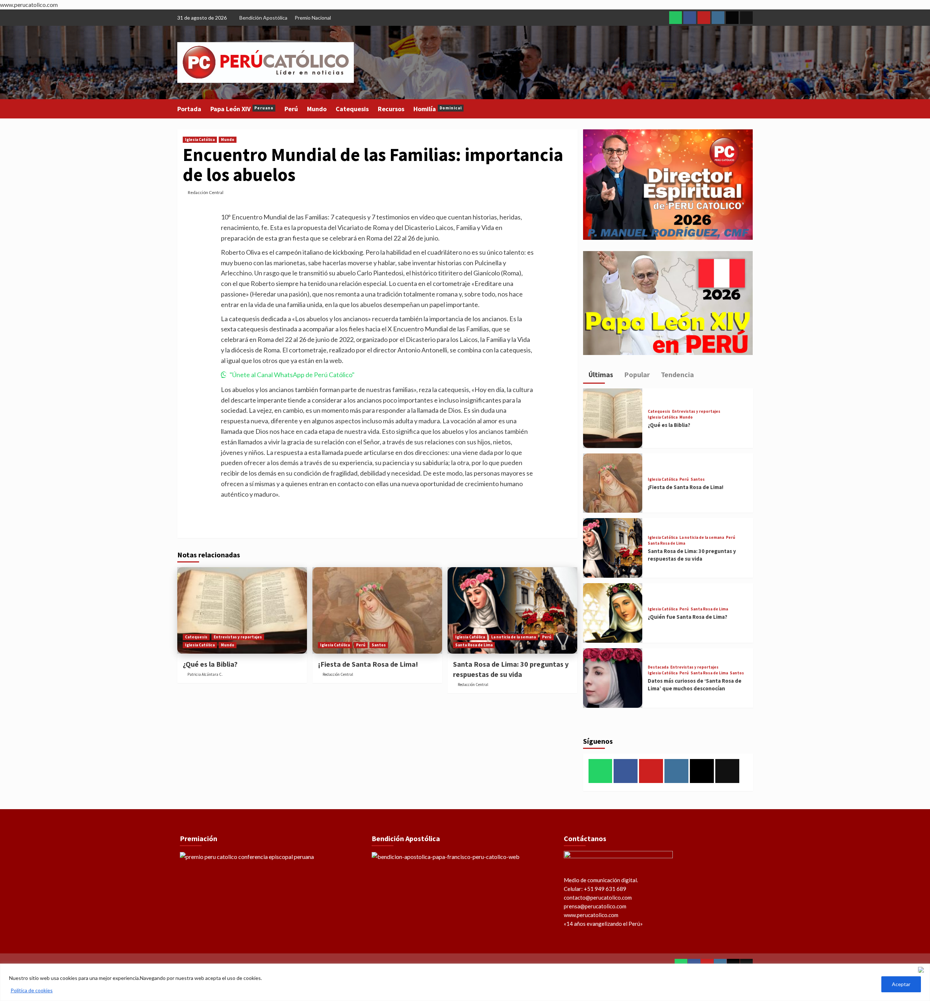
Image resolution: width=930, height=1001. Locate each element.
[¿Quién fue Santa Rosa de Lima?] (613, 613)
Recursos (391, 109)
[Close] (922, 969)
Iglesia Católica (200, 139)
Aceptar (901, 984)
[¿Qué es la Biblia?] (242, 610)
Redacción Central (205, 192)
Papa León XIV (242, 109)
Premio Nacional (313, 18)
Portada (189, 109)
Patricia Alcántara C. (205, 674)
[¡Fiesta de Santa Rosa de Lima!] (377, 610)
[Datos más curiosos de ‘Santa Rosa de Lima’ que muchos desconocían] (613, 678)
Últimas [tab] (600, 374)
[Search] (748, 108)
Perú (291, 109)
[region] (465, 982)
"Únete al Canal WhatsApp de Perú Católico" (292, 375)
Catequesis (352, 109)
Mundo (317, 109)
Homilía (437, 109)
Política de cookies (32, 990)
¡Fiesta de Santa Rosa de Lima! (368, 664)
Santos (379, 644)
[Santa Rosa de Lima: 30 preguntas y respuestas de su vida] (512, 610)
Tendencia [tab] (676, 374)
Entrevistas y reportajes (238, 636)
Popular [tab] (636, 374)
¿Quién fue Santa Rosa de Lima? (687, 616)
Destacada (658, 667)
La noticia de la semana (513, 636)
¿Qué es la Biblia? (210, 664)
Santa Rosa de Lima (474, 644)
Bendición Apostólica (263, 18)
